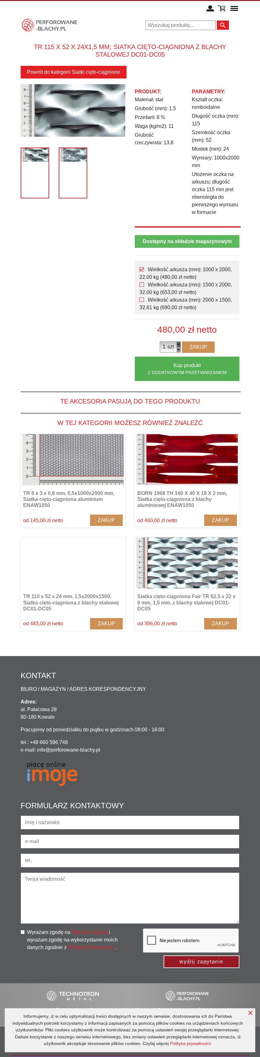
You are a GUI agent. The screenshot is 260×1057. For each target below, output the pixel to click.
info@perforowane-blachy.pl (68, 750)
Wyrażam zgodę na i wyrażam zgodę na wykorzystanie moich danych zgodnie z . (72, 939)
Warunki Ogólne (90, 932)
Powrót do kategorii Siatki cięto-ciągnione (73, 72)
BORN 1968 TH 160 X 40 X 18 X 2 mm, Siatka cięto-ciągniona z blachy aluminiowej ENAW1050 (182, 499)
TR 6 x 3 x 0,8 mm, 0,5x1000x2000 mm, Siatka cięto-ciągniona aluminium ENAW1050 (68, 499)
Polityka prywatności (190, 1043)
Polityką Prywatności (91, 947)
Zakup (198, 347)
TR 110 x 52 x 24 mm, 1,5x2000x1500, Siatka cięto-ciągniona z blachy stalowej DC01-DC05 (71, 602)
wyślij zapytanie (201, 961)
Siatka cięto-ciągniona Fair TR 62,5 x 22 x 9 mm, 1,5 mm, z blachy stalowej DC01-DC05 (186, 602)
